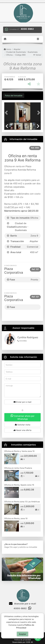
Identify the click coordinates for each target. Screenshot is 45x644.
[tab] (13, 95)
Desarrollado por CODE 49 (22, 642)
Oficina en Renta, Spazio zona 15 (19, 485)
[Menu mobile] (5, 39)
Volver (38, 55)
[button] (7, 112)
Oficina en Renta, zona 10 (16, 518)
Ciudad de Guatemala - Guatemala (22, 52)
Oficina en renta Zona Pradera (18, 468)
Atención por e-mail (25, 603)
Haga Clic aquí (10, 547)
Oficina (9, 55)
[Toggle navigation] (38, 39)
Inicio (8, 49)
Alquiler (17, 49)
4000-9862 (27, 29)
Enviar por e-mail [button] (23, 402)
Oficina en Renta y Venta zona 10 (19, 451)
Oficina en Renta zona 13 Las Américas (22, 501)
